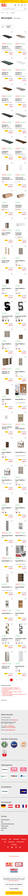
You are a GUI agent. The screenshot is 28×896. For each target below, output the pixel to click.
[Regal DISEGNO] (21, 577)
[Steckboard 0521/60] (7, 36)
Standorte (15, 719)
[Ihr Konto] (15, 5)
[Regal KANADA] (21, 603)
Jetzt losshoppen (23, 1)
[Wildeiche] (3, 209)
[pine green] (8, 320)
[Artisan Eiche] (5, 292)
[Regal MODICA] (21, 525)
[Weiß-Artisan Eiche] (16, 670)
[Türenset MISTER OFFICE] (7, 417)
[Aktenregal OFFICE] (7, 525)
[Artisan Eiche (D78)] (3, 182)
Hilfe (2, 830)
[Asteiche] (5, 320)
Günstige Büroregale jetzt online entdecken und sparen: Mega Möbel (14, 695)
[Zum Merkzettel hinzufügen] (12, 32)
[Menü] (25, 5)
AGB (5, 841)
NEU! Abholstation (5, 819)
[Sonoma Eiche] (19, 265)
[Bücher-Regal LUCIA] (7, 251)
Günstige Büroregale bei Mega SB (10, 687)
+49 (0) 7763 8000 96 (8, 726)
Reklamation (4, 828)
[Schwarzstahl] (3, 320)
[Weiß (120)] (5, 182)
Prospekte (14, 844)
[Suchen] (25, 9)
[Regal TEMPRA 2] (21, 251)
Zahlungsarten (4, 826)
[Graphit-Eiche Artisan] (19, 670)
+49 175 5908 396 (11, 727)
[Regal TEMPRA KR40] (7, 223)
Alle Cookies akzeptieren (14, 893)
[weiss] (8, 209)
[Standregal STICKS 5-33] (7, 628)
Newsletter (16, 839)
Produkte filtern (8, 26)
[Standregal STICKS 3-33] (7, 306)
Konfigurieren (14, 888)
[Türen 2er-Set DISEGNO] (7, 361)
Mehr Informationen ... (14, 880)
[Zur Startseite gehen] (4, 5)
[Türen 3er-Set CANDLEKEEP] (7, 167)
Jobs (10, 839)
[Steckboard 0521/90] (7, 115)
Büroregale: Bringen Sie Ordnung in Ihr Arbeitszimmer (11, 689)
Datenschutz (11, 841)
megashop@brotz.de (10, 729)
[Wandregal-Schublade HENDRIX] (7, 195)
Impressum (23, 839)
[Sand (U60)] (16, 265)
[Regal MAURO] (21, 389)
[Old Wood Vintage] (3, 292)
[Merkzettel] (18, 5)
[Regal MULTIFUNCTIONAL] (21, 417)
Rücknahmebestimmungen (7, 823)
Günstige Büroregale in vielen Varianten (12, 691)
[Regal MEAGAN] (21, 656)
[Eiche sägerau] (5, 209)
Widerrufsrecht (20, 841)
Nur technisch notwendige (14, 884)
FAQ (2, 821)
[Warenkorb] (22, 5)
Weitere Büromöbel (7, 693)
